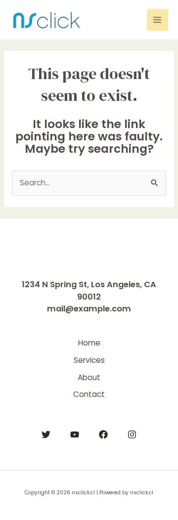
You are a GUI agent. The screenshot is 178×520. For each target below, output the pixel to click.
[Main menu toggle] (157, 19)
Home (89, 343)
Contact (89, 394)
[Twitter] (46, 434)
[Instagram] (132, 434)
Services (89, 360)
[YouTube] (74, 434)
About (89, 377)
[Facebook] (103, 434)
